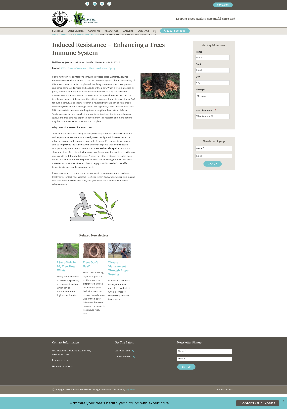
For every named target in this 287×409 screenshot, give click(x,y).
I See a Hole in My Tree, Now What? (66, 266)
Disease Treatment (77, 68)
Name (198, 52)
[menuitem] (223, 5)
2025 (63, 68)
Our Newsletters (123, 357)
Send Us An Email (64, 367)
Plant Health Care (98, 68)
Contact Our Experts (257, 403)
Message (200, 89)
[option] (68, 279)
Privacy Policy (225, 390)
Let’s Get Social (123, 351)
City (197, 77)
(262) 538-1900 (176, 31)
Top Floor (130, 390)
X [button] (284, 400)
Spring (112, 68)
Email (198, 64)
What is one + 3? (205, 110)
